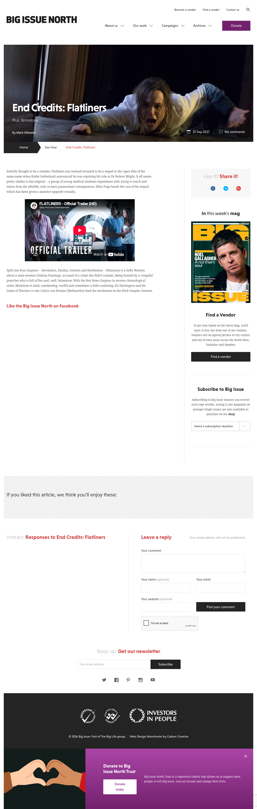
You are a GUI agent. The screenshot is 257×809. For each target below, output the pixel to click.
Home (23, 147)
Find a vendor (211, 9)
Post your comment (221, 607)
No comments (235, 132)
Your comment (151, 550)
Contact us (233, 9)
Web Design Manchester (146, 736)
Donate (236, 26)
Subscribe (165, 664)
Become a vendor (185, 9)
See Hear (51, 147)
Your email (203, 579)
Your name (155, 579)
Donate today (120, 786)
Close (246, 756)
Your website (156, 599)
